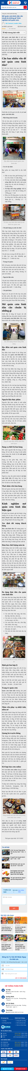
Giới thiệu (4, 1020)
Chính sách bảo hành (21, 1023)
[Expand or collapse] (24, 32)
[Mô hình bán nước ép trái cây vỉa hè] (6, 866)
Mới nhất (15, 890)
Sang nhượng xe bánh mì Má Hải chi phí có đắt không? (7, 928)
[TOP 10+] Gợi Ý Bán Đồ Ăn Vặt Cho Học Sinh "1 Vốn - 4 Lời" (17, 852)
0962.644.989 (18, 1044)
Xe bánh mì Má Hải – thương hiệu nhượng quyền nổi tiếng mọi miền (20, 929)
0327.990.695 (18, 1035)
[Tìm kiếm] (25, 7)
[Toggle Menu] (3, 2)
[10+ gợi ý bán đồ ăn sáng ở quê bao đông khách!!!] (6, 880)
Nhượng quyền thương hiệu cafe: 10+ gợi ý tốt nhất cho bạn (20, 947)
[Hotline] (25, 3)
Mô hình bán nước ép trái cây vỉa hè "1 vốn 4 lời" (17, 864)
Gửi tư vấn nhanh (21, 978)
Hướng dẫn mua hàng (21, 1020)
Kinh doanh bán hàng (12, 13)
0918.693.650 (18, 1046)
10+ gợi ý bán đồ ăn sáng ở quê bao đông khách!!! (17, 878)
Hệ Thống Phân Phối (6, 1023)
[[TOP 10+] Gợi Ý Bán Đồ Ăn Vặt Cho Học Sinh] (6, 852)
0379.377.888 (18, 1033)
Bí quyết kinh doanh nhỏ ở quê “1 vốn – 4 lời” (17, 857)
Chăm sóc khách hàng (21, 1025)
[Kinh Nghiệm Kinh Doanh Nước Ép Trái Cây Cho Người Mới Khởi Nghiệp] (6, 873)
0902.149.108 (18, 1042)
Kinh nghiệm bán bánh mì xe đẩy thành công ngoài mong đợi (6, 947)
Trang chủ (4, 13)
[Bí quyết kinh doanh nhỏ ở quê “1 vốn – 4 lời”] (6, 859)
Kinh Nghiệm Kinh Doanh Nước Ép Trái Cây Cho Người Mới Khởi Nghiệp (17, 872)
